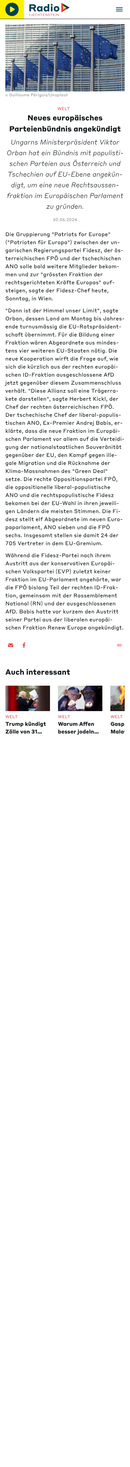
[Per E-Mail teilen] (10, 645)
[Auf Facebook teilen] (24, 645)
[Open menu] (119, 9)
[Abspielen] (12, 9)
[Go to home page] (49, 9)
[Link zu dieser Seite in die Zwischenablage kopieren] (119, 645)
